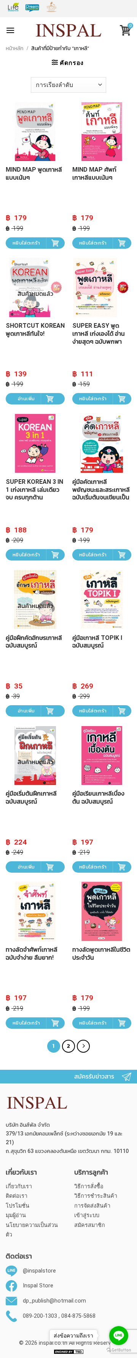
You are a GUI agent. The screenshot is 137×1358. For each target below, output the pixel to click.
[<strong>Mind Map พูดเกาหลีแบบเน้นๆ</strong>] (35, 131)
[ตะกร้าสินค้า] (123, 31)
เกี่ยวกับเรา (19, 1186)
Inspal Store (38, 1286)
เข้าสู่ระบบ (86, 1215)
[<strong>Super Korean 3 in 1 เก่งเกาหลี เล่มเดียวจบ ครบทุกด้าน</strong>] (35, 443)
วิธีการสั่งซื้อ (89, 1186)
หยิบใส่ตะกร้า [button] (26, 242)
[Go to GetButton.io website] (119, 1350)
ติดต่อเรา (16, 1196)
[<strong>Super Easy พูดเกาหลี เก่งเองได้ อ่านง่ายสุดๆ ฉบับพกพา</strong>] (101, 287)
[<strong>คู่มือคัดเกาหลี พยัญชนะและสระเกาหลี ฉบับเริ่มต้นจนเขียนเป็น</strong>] (101, 443)
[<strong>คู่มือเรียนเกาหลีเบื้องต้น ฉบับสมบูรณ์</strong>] (101, 755)
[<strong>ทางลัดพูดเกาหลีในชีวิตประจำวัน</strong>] (101, 911)
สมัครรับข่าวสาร (94, 1076)
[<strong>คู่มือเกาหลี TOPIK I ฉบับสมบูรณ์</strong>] (101, 599)
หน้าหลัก (15, 49)
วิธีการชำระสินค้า (95, 1196)
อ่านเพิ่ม (26, 398)
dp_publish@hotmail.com (54, 1301)
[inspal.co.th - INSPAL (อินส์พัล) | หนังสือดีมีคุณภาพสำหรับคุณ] (68, 30)
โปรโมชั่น (17, 1206)
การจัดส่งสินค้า (92, 1206)
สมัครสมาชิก (89, 1225)
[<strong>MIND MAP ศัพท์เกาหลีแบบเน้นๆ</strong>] (101, 131)
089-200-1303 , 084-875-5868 (59, 1316)
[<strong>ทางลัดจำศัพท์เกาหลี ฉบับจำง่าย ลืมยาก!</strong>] (35, 911)
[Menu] (10, 30)
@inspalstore (39, 1271)
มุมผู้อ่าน (16, 1215)
